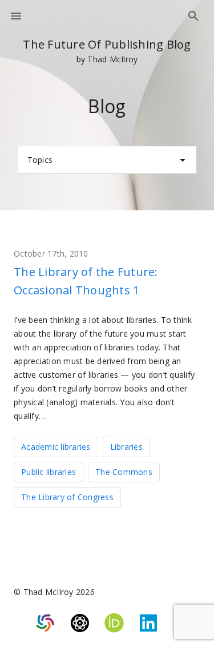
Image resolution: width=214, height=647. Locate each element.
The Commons (123, 471)
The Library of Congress (67, 497)
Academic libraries (56, 446)
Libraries (126, 446)
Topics (40, 159)
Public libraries (48, 471)
